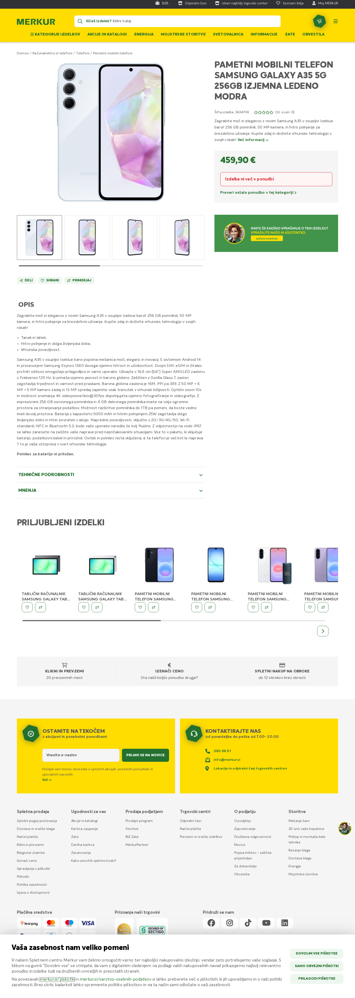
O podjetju (242, 821)
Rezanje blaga (299, 850)
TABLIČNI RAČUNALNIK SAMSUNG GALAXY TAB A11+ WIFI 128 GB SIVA (44, 599)
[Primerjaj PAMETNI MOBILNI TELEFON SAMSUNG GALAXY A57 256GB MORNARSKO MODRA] (153, 607)
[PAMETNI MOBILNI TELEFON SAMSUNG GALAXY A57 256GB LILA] (329, 566)
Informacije (264, 34)
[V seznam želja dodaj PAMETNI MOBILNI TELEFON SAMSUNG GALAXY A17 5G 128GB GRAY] (196, 607)
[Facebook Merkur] (211, 923)
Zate (290, 34)
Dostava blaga (300, 858)
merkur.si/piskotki (57, 979)
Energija (144, 34)
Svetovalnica (228, 34)
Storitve (132, 829)
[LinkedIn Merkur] (285, 923)
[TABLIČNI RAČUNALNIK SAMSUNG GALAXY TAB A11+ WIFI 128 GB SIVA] (46, 566)
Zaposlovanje (245, 829)
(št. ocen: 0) (284, 112)
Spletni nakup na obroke (282, 671)
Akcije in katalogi (107, 34)
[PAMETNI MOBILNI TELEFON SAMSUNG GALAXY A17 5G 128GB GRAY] (216, 566)
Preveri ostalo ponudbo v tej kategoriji (257, 193)
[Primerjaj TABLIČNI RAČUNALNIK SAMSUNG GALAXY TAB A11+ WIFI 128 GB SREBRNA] (97, 607)
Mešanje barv (299, 821)
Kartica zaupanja (84, 829)
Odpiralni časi (190, 821)
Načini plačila (27, 837)
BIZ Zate (132, 837)
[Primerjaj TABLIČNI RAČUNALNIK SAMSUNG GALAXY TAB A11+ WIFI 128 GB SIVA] (40, 607)
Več (45, 780)
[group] (39, 237)
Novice (239, 845)
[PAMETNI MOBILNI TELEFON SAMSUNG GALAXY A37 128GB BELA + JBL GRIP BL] (272, 566)
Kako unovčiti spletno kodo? (93, 861)
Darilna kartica (82, 845)
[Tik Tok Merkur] (248, 923)
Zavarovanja (81, 853)
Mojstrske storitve (183, 34)
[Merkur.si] (36, 23)
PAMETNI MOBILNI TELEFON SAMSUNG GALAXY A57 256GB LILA (327, 599)
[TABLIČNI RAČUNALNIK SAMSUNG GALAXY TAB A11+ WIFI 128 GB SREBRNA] (103, 566)
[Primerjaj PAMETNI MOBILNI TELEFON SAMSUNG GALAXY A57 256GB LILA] (323, 607)
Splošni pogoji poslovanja (37, 821)
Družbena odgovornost (252, 837)
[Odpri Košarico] (319, 21)
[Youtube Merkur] (266, 923)
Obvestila (313, 34)
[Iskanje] (80, 21)
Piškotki (23, 876)
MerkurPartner (137, 845)
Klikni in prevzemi (64, 671)
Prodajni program (139, 821)
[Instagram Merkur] (230, 923)
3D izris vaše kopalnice (307, 829)
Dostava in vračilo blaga (36, 829)
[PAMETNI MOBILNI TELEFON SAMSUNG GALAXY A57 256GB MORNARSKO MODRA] (159, 566)
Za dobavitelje (245, 866)
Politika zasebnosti (32, 884)
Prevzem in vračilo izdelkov (201, 837)
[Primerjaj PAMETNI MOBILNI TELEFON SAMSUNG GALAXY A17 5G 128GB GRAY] (210, 607)
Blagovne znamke (31, 853)
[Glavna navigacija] (336, 21)
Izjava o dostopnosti (33, 892)
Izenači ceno (169, 671)
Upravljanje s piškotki (33, 868)
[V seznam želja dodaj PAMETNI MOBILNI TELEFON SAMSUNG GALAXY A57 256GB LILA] (309, 607)
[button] (111, 132)
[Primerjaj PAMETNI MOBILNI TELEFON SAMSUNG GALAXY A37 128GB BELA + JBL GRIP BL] (266, 607)
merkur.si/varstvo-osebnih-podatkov (115, 979)
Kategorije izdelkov (57, 34)
